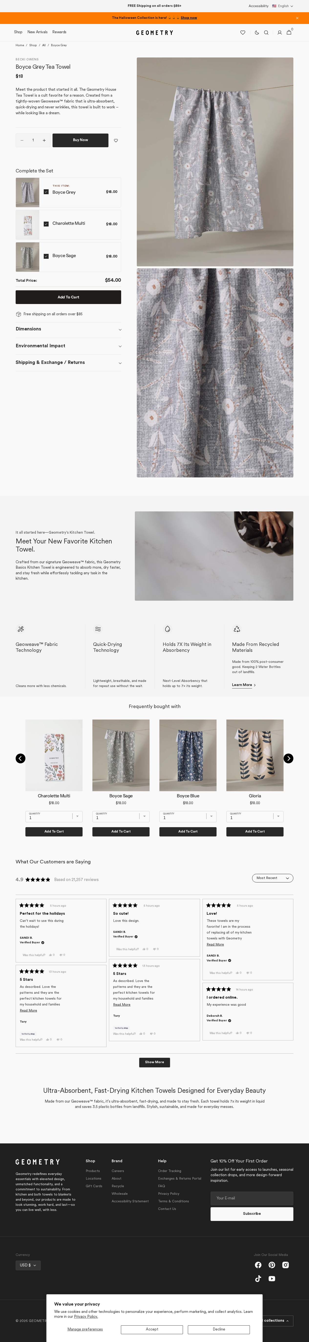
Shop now (189, 18)
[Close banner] (297, 18)
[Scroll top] (303, 1336)
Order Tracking (169, 1171)
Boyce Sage (64, 255)
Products (93, 1171)
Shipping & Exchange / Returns (50, 362)
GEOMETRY (39, 1321)
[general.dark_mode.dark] (257, 32)
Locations (93, 1179)
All (44, 45)
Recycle (118, 1186)
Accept (152, 1329)
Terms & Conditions (173, 1201)
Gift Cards (94, 1186)
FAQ (161, 1186)
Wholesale (120, 1194)
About (116, 1179)
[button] (282, 6)
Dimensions (28, 329)
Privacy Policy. (86, 1317)
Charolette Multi (69, 223)
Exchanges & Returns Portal (179, 1179)
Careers (118, 1171)
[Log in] (279, 32)
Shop (33, 45)
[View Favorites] (242, 32)
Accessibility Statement (130, 1201)
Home (20, 45)
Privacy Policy (168, 1194)
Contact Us (167, 1209)
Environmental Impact (40, 346)
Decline (219, 1329)
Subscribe (252, 1214)
